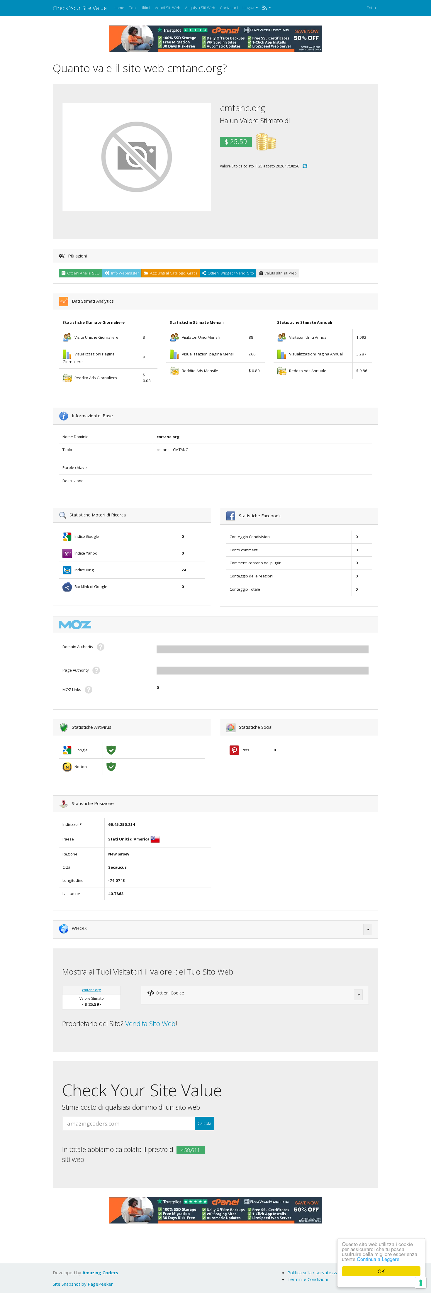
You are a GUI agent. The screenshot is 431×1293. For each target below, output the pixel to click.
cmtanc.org (91, 989)
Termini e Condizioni (307, 1279)
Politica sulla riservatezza (312, 1272)
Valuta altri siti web (280, 273)
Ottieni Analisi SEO (82, 273)
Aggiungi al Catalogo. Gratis (172, 273)
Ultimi (145, 7)
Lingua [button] (248, 7)
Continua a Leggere (378, 1259)
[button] (266, 8)
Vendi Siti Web (167, 7)
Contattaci (229, 7)
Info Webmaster (124, 273)
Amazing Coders (100, 1272)
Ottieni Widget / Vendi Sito (230, 273)
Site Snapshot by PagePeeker (83, 1284)
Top (132, 7)
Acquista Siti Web (200, 7)
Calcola (204, 1123)
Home (119, 7)
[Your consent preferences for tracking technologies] (420, 1282)
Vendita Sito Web (150, 1023)
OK (381, 1271)
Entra (371, 7)
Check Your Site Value (80, 7)
